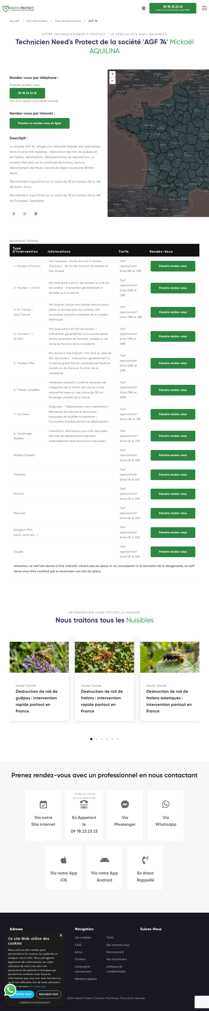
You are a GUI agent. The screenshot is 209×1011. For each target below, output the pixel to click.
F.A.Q (78, 945)
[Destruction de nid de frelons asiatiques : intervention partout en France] (169, 657)
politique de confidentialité (116, 969)
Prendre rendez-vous (173, 266)
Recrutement (115, 952)
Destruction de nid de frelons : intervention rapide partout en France (102, 701)
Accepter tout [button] (21, 994)
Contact (80, 959)
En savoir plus (38, 986)
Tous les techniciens (68, 21)
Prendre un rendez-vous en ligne (39, 123)
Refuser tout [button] (48, 994)
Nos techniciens (37, 21)
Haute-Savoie (26, 685)
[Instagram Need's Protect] (25, 214)
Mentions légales (86, 979)
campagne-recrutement (83, 969)
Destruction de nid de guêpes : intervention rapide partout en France (37, 701)
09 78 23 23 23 (27, 93)
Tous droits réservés (132, 998)
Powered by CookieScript (35, 1002)
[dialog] (34, 969)
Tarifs (110, 937)
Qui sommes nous (118, 945)
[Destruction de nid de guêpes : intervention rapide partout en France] (39, 657)
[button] (91, 739)
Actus (78, 952)
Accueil (14, 21)
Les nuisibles (83, 937)
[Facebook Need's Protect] (14, 214)
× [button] (60, 935)
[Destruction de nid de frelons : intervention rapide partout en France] (104, 657)
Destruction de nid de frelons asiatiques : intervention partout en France (169, 701)
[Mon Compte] (143, 8)
